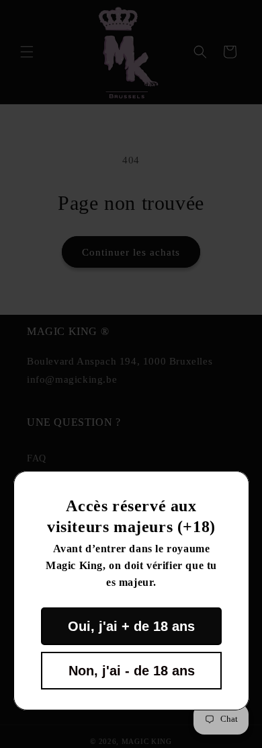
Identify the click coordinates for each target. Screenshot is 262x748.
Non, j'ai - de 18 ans (131, 670)
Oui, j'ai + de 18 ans (131, 626)
